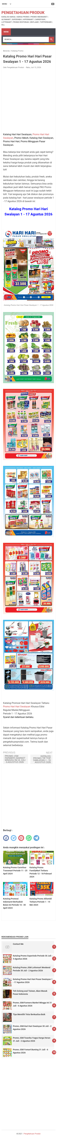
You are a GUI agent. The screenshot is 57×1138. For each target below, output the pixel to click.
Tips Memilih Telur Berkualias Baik (29, 1014)
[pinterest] (21, 838)
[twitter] (14, 838)
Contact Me (18, 944)
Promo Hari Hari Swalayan (16, 706)
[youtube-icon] (53, 4)
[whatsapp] (29, 838)
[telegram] (36, 838)
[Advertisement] (28, 100)
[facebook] (6, 838)
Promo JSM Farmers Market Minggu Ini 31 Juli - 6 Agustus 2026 (15, 759)
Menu (6, 32)
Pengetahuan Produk (23, 12)
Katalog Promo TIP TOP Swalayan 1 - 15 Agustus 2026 (42, 759)
